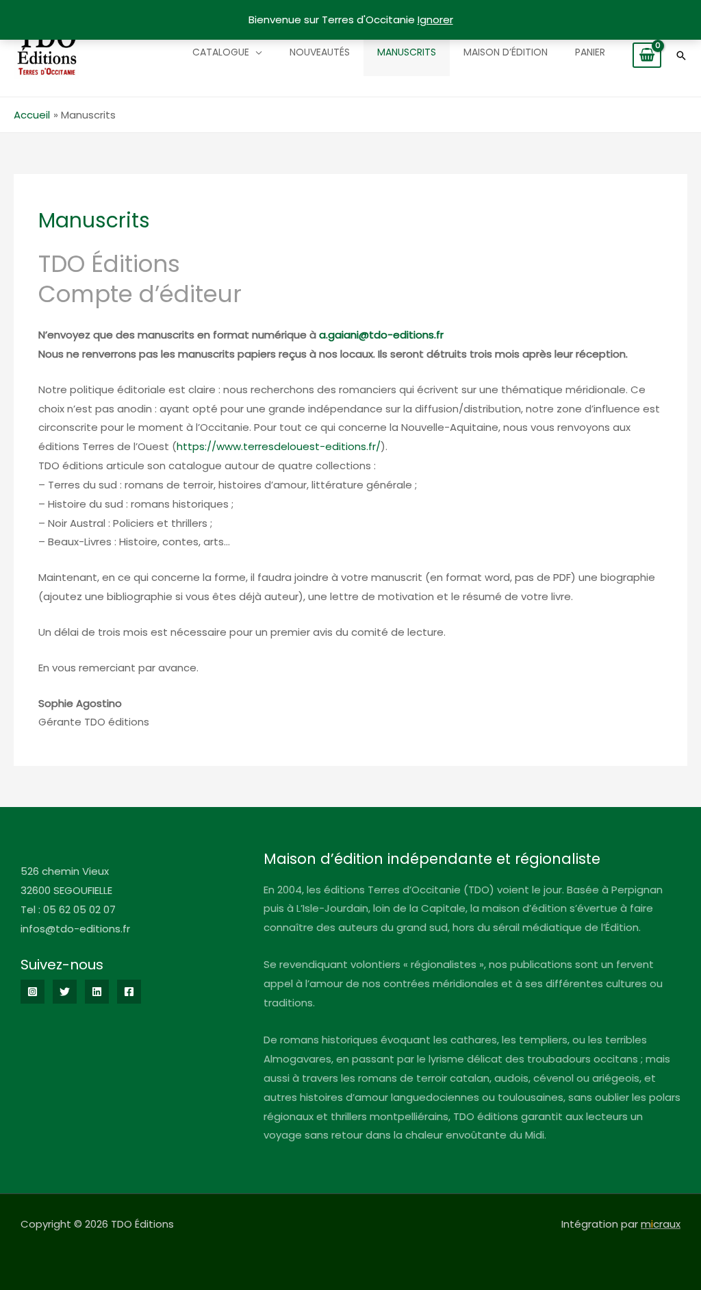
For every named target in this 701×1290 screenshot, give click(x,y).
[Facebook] (129, 992)
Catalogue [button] (220, 52)
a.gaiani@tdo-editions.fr (381, 334)
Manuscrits (406, 52)
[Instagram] (32, 992)
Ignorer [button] (435, 19)
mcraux (660, 1224)
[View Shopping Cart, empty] (647, 55)
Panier (590, 52)
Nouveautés (320, 52)
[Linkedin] (97, 992)
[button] (681, 55)
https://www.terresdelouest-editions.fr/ (279, 446)
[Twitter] (65, 992)
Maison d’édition (505, 52)
